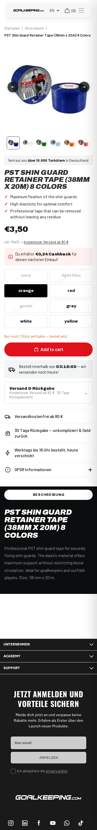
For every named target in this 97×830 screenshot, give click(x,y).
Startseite (11, 28)
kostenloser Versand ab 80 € (46, 242)
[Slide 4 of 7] (55, 143)
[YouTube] (53, 823)
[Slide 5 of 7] (69, 143)
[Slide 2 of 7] (27, 143)
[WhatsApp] (67, 823)
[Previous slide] (13, 87)
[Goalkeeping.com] (28, 10)
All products (34, 28)
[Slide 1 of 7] (13, 143)
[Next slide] (84, 87)
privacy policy (56, 771)
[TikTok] (81, 823)
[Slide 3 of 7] (41, 143)
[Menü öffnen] (81, 10)
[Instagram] (10, 823)
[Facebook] (38, 823)
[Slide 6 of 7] (83, 143)
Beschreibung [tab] (48, 495)
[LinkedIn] (24, 823)
